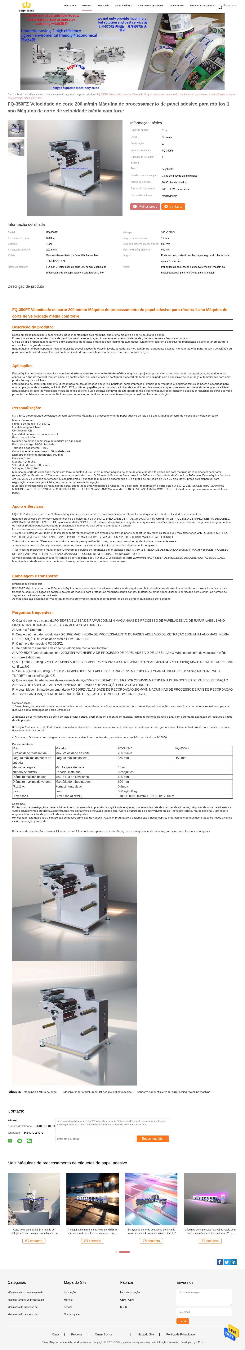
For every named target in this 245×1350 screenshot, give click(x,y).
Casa (55, 1334)
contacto (175, 206)
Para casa (70, 5)
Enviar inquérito (152, 1138)
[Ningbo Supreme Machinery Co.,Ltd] (26, 7)
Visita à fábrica (123, 5)
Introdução (70, 1292)
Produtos (87, 5)
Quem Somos (104, 1334)
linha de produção (130, 1292)
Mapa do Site (145, 1334)
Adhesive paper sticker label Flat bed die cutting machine (97, 1091)
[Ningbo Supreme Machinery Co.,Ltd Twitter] (227, 1262)
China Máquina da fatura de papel (60, 1342)
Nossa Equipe (71, 1314)
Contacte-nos (176, 5)
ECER (199, 1342)
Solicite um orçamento (202, 5)
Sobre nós (103, 5)
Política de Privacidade (180, 1334)
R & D (123, 1307)
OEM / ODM (127, 1299)
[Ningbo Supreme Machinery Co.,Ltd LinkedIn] (233, 1262)
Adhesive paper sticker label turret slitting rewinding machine (173, 1091)
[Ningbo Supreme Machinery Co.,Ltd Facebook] (220, 1262)
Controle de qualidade (150, 5)
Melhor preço (147, 206)
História (68, 1299)
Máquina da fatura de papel (40, 1091)
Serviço (68, 1307)
